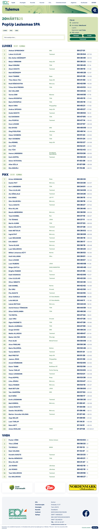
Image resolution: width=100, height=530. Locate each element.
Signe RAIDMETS (15, 322)
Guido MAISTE (14, 113)
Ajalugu (37, 514)
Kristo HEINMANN (15, 179)
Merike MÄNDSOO (15, 458)
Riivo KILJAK (13, 209)
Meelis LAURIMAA (15, 326)
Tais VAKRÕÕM (14, 392)
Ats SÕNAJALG (14, 194)
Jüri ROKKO (13, 466)
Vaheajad (76, 35)
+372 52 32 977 (59, 522)
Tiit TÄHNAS (13, 220)
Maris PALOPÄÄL (15, 348)
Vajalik (13, 2)
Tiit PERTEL (13, 315)
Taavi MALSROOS (15, 473)
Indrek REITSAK (14, 304)
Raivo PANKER (14, 385)
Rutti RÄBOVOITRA (16, 84)
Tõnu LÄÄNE (13, 444)
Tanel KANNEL (14, 216)
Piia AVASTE (13, 293)
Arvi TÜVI (12, 146)
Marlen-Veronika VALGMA (18, 414)
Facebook (86, 513)
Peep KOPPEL (14, 377)
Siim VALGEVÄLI (15, 201)
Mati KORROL (14, 403)
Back (95, 10)
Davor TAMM (13, 366)
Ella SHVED (13, 128)
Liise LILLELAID (14, 278)
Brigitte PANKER (15, 271)
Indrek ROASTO (14, 407)
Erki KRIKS (12, 197)
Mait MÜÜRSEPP (15, 73)
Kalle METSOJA (14, 231)
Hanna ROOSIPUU (15, 98)
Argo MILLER (13, 418)
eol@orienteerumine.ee (58, 524)
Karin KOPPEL (14, 157)
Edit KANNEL (13, 286)
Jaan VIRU (12, 319)
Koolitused (84, 2)
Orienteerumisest (61, 2)
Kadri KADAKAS (15, 275)
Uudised (37, 512)
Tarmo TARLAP (14, 370)
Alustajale (23, 2)
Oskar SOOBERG (15, 135)
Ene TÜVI (12, 150)
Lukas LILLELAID (15, 54)
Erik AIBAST (13, 242)
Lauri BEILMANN (15, 238)
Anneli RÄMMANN (15, 363)
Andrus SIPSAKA (15, 109)
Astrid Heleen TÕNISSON (18, 308)
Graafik (89, 35)
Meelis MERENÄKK (16, 212)
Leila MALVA (13, 300)
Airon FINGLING (14, 344)
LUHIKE (5, 30)
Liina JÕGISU (13, 381)
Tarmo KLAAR (14, 245)
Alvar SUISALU (14, 297)
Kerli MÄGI (13, 396)
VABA (16, 30)
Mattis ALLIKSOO (15, 333)
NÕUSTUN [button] (94, 527)
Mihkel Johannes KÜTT (17, 253)
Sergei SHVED (14, 330)
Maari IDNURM (14, 65)
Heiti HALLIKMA (15, 256)
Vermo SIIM (13, 95)
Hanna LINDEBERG (15, 153)
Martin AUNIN (14, 223)
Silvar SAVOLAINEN (16, 311)
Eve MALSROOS (15, 477)
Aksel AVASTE (14, 69)
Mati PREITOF (14, 355)
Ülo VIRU (12, 289)
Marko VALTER (14, 337)
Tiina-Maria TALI (15, 80)
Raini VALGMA (14, 451)
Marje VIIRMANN (15, 62)
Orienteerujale (39, 504)
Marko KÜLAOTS (15, 227)
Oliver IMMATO (14, 282)
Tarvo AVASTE (14, 205)
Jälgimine (73, 2)
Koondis (32, 2)
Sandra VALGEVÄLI (16, 411)
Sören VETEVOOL (15, 161)
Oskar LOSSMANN (15, 374)
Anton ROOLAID (15, 429)
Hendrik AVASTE (15, 455)
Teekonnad (82, 39)
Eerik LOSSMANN (15, 399)
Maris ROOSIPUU (15, 102)
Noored (42, 2)
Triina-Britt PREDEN (16, 87)
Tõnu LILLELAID (14, 190)
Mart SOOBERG (14, 139)
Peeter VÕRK (13, 440)
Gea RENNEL (13, 142)
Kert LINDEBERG (15, 186)
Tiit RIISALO (13, 447)
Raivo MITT (13, 425)
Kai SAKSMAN (14, 117)
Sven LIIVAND (14, 124)
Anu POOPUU (14, 120)
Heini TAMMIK (14, 76)
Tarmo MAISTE (14, 352)
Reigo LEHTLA (14, 267)
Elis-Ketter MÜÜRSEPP (17, 58)
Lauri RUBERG (14, 264)
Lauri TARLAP (14, 422)
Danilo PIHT (13, 183)
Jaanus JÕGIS (14, 359)
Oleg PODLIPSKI (15, 131)
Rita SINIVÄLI (13, 168)
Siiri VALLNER (14, 91)
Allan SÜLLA (13, 164)
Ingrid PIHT (13, 234)
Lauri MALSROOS (15, 249)
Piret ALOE (13, 341)
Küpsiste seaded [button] (86, 527)
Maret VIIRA (13, 106)
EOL (50, 2)
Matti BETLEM (14, 388)
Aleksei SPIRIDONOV (16, 50)
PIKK (11, 30)
